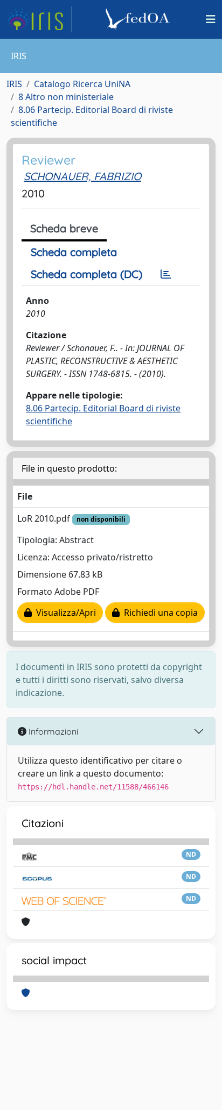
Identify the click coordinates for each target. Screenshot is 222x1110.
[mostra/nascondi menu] (211, 19)
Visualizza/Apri (64, 612)
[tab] (166, 274)
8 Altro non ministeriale (66, 97)
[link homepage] (39, 19)
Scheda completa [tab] (74, 252)
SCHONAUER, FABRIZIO (82, 176)
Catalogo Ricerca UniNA (82, 84)
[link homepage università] (139, 19)
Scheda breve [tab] (64, 228)
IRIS (14, 84)
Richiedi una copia (159, 612)
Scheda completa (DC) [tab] (86, 274)
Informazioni (52, 731)
